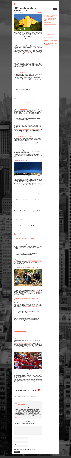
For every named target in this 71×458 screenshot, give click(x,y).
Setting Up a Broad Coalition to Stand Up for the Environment (26, 238)
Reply (16, 417)
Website (15, 444)
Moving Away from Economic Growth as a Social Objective (25, 102)
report (18, 103)
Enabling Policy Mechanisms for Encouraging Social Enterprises (26, 267)
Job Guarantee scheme (33, 306)
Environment (19, 395)
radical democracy (27, 396)
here (16, 156)
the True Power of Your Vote (24, 383)
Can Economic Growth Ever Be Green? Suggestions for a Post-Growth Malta (29, 129)
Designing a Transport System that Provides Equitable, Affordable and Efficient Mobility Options (27, 208)
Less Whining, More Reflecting (20, 72)
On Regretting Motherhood (50, 34)
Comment (15, 425)
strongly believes (30, 240)
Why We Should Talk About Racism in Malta (50, 24)
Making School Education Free (20, 331)
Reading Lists (29, 395)
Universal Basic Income (25, 306)
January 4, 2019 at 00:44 (21, 404)
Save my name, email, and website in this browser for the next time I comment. (25, 449)
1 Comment (40, 12)
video (31, 369)
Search (45, 7)
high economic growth (23, 109)
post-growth (23, 396)
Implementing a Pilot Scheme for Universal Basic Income (25, 136)
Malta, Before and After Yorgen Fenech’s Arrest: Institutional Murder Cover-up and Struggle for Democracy (50, 19)
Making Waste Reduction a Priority (21, 160)
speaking (16, 187)
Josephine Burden (20, 403)
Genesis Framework (37, 456)
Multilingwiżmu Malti (46, 13)
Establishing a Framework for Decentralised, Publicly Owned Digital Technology (26, 299)
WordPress (42, 456)
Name (15, 436)
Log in (45, 456)
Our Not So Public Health (47, 22)
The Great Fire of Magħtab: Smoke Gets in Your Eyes (33, 202)
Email (15, 440)
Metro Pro (31, 456)
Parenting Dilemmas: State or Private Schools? (24, 343)
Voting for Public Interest (19, 350)
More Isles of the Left (24, 395)
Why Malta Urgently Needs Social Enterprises (33, 291)
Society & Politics (33, 395)
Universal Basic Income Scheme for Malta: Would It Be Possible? (27, 146)
